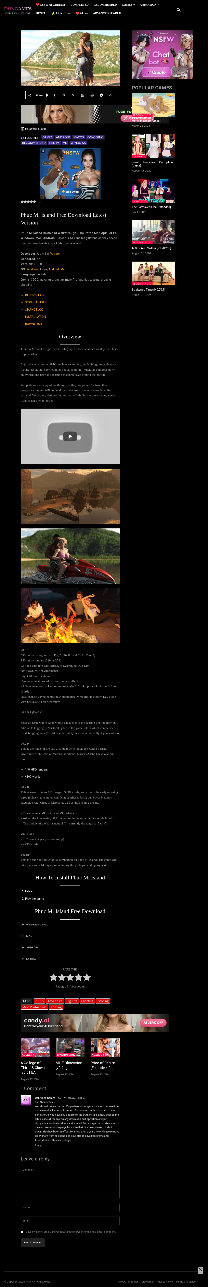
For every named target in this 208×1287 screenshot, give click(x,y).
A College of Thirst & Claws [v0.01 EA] (33, 1067)
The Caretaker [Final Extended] (151, 207)
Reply (38, 1144)
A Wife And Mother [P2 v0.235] (151, 248)
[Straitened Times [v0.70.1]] (153, 273)
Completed (140, 201)
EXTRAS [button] (31, 959)
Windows (78, 143)
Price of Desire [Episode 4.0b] (103, 1065)
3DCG (40, 1001)
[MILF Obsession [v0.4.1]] (70, 1047)
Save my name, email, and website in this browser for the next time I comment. (71, 1232)
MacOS (79, 137)
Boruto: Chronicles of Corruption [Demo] (152, 164)
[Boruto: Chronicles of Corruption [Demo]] (153, 146)
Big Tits (71, 1001)
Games (47, 137)
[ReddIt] (92, 95)
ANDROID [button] (32, 947)
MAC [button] (29, 936)
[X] (64, 95)
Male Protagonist (34, 1007)
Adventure (55, 1001)
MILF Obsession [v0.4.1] (69, 1065)
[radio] (53, 978)
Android (63, 137)
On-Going (95, 137)
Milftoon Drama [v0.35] (146, 121)
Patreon (55, 253)
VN (65, 143)
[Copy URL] (111, 95)
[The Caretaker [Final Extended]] (153, 191)
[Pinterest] (73, 95)
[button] (179, 10)
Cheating (87, 1001)
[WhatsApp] (83, 95)
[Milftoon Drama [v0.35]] (153, 105)
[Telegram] (101, 95)
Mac (63, 269)
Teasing (56, 1007)
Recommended (34, 143)
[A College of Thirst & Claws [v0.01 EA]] (35, 1047)
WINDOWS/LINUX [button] (37, 924)
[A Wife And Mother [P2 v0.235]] (153, 232)
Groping (103, 1001)
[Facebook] (55, 95)
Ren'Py (54, 143)
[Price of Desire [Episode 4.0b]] (105, 1047)
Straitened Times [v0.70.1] (148, 290)
